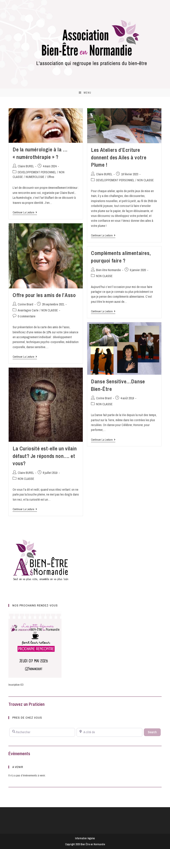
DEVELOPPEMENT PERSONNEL (37, 172)
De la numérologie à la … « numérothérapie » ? (40, 153)
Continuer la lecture (25, 212)
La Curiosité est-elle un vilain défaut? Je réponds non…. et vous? (45, 456)
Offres (50, 177)
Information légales (85, 838)
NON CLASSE (145, 180)
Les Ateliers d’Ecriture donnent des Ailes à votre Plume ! (118, 157)
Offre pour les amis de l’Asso (44, 295)
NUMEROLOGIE (35, 177)
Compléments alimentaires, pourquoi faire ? (121, 256)
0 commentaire (26, 316)
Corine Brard (25, 304)
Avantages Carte (28, 310)
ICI (21, 685)
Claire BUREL (26, 166)
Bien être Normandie (108, 270)
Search (154, 732)
